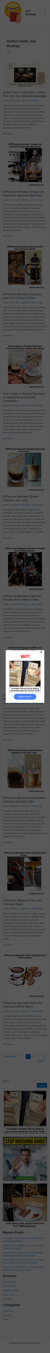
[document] (25, 676)
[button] (41, 652)
